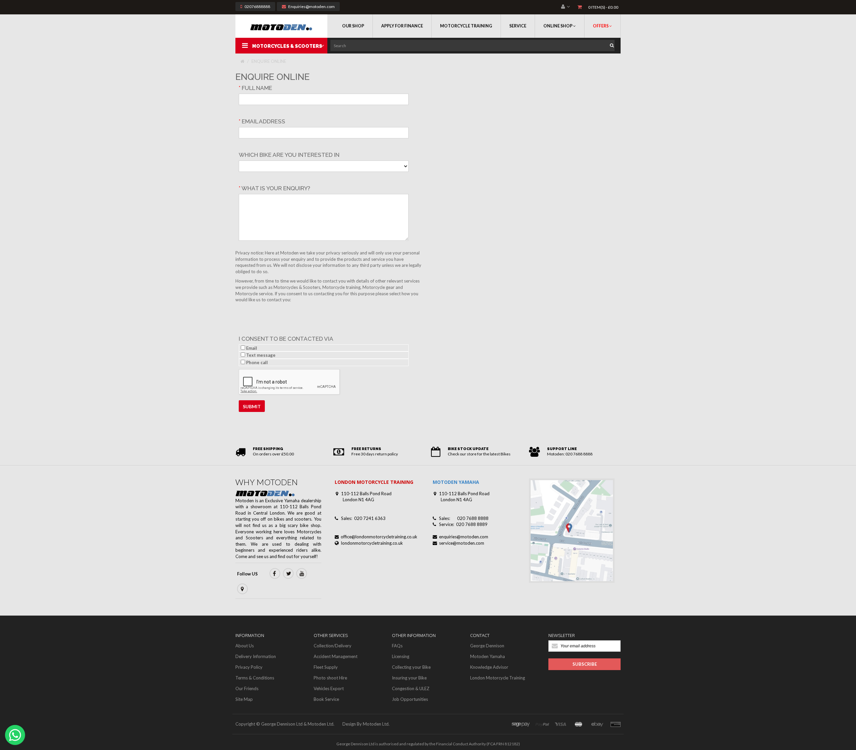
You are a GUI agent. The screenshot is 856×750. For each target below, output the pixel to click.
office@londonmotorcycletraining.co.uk (379, 536)
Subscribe (584, 664)
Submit (252, 406)
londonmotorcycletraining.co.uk (372, 543)
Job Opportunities (410, 699)
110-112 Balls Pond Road (366, 493)
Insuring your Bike (409, 677)
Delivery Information (255, 656)
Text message (260, 355)
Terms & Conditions (254, 677)
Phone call (256, 362)
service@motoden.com (461, 543)
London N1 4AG (358, 499)
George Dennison (487, 645)
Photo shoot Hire (330, 677)
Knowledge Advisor (489, 667)
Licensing (400, 656)
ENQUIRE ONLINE (268, 61)
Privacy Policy (248, 667)
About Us (244, 645)
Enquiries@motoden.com (311, 6)
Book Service (326, 699)
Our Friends (246, 688)
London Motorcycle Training (497, 677)
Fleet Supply (326, 667)
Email (251, 348)
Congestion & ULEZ (410, 688)
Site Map (244, 699)
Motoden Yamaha (487, 656)
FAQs (397, 645)
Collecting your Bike (411, 667)
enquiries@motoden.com (463, 536)
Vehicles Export (329, 688)
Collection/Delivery (332, 645)
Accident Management (335, 656)
